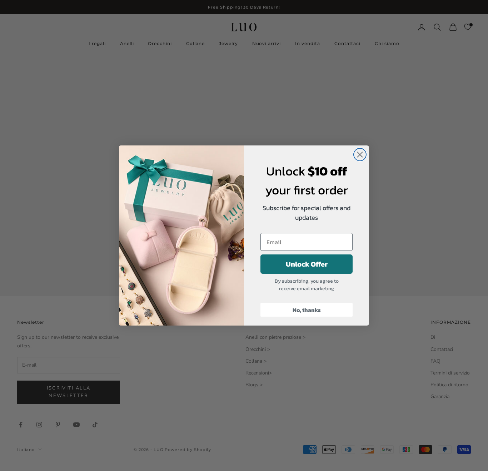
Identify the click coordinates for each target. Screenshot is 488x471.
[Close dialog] (360, 154)
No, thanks (307, 310)
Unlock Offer (307, 264)
